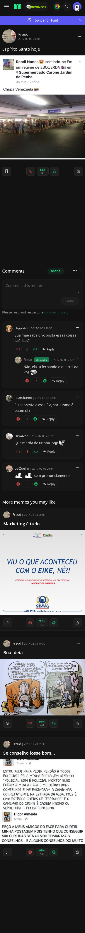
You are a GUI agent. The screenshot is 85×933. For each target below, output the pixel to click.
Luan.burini (23, 397)
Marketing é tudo (21, 524)
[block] (79, 36)
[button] (67, 6)
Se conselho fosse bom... (29, 753)
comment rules (55, 312)
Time (73, 271)
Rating (55, 271)
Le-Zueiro (22, 468)
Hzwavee (21, 436)
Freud (23, 34)
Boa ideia (13, 652)
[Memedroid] (17, 6)
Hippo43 (21, 328)
